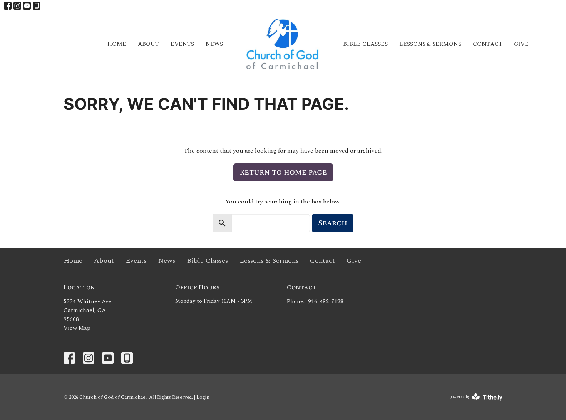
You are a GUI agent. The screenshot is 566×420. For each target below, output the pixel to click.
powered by (472, 403)
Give (521, 44)
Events (182, 44)
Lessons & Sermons (430, 44)
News (214, 44)
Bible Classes (365, 44)
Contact (487, 44)
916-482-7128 (325, 301)
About (148, 44)
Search (332, 223)
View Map (77, 328)
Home (116, 44)
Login (202, 397)
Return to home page (283, 172)
